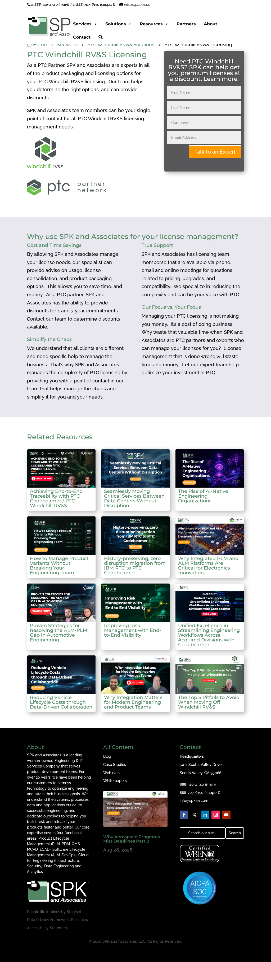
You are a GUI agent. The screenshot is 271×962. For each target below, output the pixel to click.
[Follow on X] (194, 815)
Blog (107, 756)
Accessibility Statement (47, 928)
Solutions (115, 23)
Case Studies (114, 764)
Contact (82, 37)
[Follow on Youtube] (226, 815)
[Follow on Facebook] (184, 815)
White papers (115, 781)
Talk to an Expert (215, 152)
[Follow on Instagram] (215, 815)
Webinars (111, 773)
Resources (151, 23)
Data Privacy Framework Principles (57, 920)
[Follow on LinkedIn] (205, 815)
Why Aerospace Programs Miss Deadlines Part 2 (131, 839)
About (210, 23)
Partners (186, 23)
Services (82, 23)
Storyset (74, 912)
